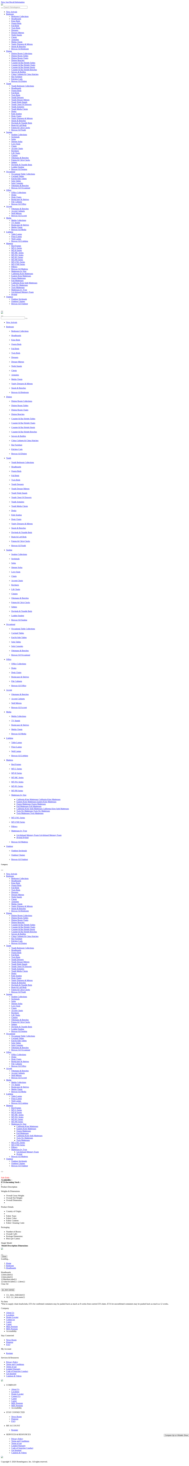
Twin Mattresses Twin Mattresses (29, 813)
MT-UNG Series (18, 262)
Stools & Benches (18, 46)
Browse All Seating (19, 169)
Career (9, 1322)
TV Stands (15, 223)
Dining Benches (17, 60)
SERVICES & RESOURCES (18, 1434)
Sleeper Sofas (16, 141)
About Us (10, 1313)
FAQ (8, 1344)
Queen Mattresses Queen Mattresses (31, 804)
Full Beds (15, 26)
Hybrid (14, 294)
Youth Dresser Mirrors (20, 100)
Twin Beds (15, 28)
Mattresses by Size (18, 795)
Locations (10, 1315)
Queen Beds (16, 23)
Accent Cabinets (18, 211)
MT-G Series (16, 248)
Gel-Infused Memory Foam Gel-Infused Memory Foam (38, 835)
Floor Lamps (16, 236)
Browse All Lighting (19, 241)
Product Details (7, 1207)
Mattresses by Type (19, 831)
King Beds (15, 21)
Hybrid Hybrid (22, 837)
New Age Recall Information (13, 2)
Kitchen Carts (16, 79)
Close (4, 1256)
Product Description (9, 1187)
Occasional (10, 172)
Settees (14, 162)
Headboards (16, 19)
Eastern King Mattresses (21, 276)
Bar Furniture (16, 77)
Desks (13, 111)
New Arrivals (11, 12)
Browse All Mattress (19, 269)
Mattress (9, 243)
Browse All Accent (19, 216)
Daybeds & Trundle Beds (21, 123)
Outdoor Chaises (18, 301)
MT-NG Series (17, 255)
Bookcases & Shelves (20, 199)
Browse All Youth (18, 130)
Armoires (15, 39)
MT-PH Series (17, 260)
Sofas (13, 139)
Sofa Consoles (17, 183)
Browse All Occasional (20, 188)
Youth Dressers (17, 97)
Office (8, 190)
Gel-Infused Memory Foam (22, 292)
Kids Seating (16, 114)
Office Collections (18, 192)
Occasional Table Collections (23, 174)
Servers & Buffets (18, 72)
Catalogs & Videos (13, 1376)
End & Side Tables (19, 179)
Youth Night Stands (19, 102)
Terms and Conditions (15, 1364)
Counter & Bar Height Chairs (23, 65)
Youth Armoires (17, 107)
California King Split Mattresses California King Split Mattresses (42, 809)
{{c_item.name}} (8, 1290)
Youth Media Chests (19, 109)
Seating (9, 132)
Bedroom (10, 14)
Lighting (9, 232)
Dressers (14, 30)
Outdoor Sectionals (19, 299)
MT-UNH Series (18, 264)
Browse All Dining (19, 81)
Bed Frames (16, 246)
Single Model (6, 1243)
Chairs (14, 146)
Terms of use (11, 1367)
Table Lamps (16, 234)
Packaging (5, 1227)
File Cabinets (16, 202)
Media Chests (16, 42)
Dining (9, 51)
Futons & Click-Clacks (20, 128)
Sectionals (15, 137)
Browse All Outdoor (19, 304)
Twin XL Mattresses (19, 285)
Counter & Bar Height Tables (23, 63)
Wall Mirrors (16, 213)
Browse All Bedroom (20, 49)
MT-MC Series (17, 253)
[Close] (2, 870)
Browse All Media (18, 229)
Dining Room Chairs (19, 58)
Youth (8, 84)
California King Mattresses (22, 274)
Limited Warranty (13, 1369)
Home (8, 1263)
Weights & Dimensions (10, 1191)
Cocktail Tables (17, 176)
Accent (9, 206)
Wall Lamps (16, 239)
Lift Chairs (15, 153)
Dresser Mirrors (17, 33)
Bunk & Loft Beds (18, 125)
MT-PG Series (17, 257)
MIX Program (12, 1326)
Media (8, 218)
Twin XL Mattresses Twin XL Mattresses (33, 811)
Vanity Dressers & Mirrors (22, 44)
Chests (14, 37)
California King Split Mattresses (24, 283)
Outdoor (9, 297)
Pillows (14, 267)
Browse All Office (18, 204)
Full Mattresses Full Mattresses (28, 806)
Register (9, 1353)
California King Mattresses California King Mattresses (38, 799)
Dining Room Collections (21, 53)
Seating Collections (19, 134)
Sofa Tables (16, 181)
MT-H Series (16, 250)
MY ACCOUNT (13, 1426)
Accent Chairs (17, 148)
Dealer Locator (12, 1317)
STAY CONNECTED (15, 1412)
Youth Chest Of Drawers (21, 104)
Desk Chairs (16, 116)
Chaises (14, 155)
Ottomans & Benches (20, 158)
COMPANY (11, 1385)
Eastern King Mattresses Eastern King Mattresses (36, 802)
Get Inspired (11, 1374)
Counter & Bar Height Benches (24, 70)
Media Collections (18, 220)
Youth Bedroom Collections (22, 86)
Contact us (10, 1319)
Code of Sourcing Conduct (17, 1371)
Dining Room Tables (19, 56)
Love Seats (15, 144)
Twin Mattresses (18, 287)
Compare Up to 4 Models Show (176, 1435)
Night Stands (16, 35)
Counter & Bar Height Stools (23, 67)
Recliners (15, 151)
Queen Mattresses (18, 278)
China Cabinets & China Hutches (24, 74)
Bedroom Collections (20, 16)
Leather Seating (17, 167)
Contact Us (15, 1396)
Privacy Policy (12, 1362)
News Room (11, 1340)
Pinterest (9, 1342)
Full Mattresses (17, 280)
